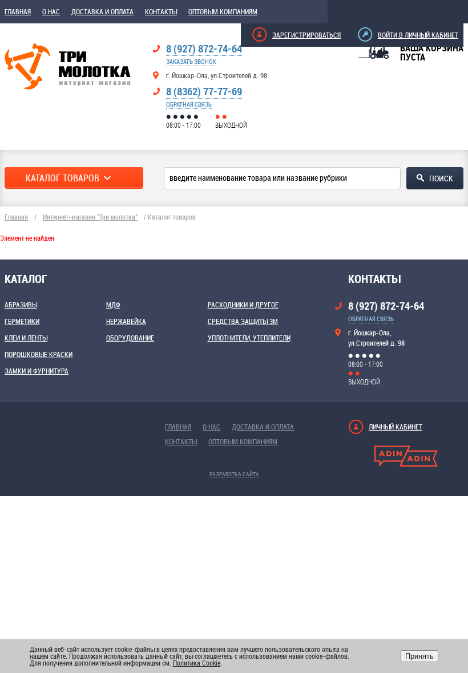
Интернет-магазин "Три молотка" (90, 216)
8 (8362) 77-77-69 (204, 91)
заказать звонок (191, 61)
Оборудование (130, 337)
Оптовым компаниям (222, 11)
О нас (51, 11)
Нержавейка (126, 321)
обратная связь (189, 104)
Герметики (22, 321)
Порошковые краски (38, 354)
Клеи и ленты (26, 337)
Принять (419, 656)
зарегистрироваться (306, 34)
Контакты (161, 11)
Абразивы (21, 304)
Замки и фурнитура (36, 370)
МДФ (113, 304)
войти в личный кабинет (418, 34)
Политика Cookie (196, 662)
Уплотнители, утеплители (249, 337)
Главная (18, 11)
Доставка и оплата (102, 11)
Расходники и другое (243, 304)
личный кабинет (395, 426)
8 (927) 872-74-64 (204, 48)
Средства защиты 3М (243, 321)
